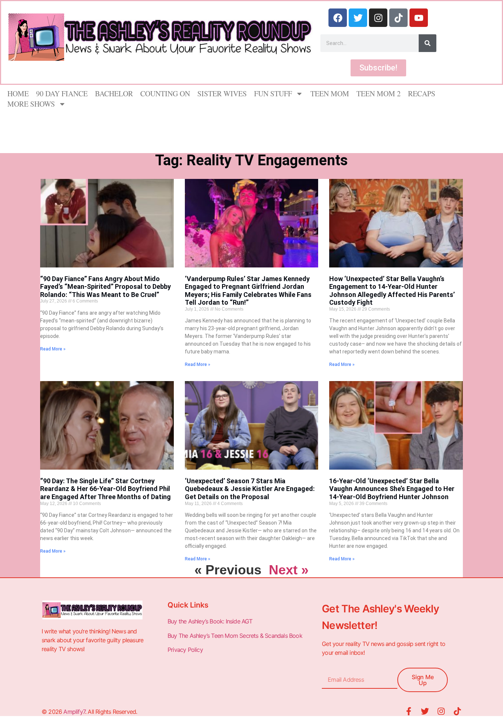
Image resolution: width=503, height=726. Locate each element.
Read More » (53, 349)
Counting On (165, 93)
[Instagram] (378, 17)
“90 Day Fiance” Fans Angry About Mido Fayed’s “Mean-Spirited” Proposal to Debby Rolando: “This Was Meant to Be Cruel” (105, 286)
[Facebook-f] (409, 711)
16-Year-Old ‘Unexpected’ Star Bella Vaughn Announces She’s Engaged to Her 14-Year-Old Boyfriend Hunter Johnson (391, 489)
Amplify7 (74, 711)
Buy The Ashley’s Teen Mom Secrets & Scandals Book (235, 635)
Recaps (421, 93)
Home (18, 93)
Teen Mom (329, 93)
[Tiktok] (398, 17)
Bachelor (114, 93)
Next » (289, 569)
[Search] (427, 43)
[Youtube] (418, 17)
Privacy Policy (186, 649)
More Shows (31, 104)
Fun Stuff (273, 93)
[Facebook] (337, 17)
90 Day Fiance (62, 93)
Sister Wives (222, 93)
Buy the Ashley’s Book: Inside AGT (210, 621)
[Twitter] (358, 17)
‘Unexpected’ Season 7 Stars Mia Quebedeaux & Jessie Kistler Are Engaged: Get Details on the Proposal (250, 489)
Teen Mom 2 (378, 93)
